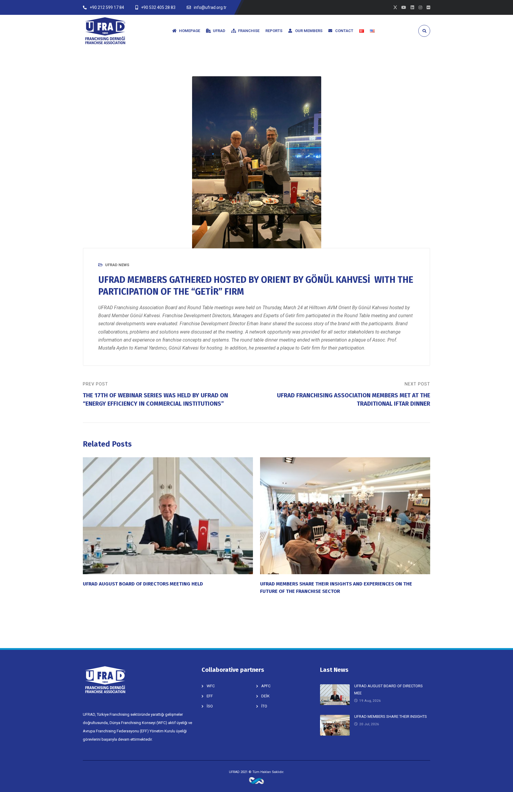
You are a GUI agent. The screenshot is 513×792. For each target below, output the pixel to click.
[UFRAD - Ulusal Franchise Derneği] (105, 30)
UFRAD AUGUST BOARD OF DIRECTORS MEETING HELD (143, 584)
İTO (264, 706)
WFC (211, 686)
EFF (210, 696)
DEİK (265, 696)
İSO (210, 706)
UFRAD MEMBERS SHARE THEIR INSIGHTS (390, 716)
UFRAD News (117, 265)
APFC (265, 686)
